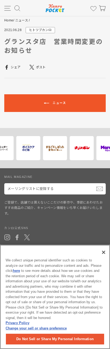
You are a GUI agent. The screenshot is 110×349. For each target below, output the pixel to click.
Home (8, 20)
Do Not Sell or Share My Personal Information (55, 339)
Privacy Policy (17, 323)
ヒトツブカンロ (40, 30)
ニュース (21, 20)
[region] (55, 297)
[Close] (103, 252)
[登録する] (99, 189)
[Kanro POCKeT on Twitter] (27, 237)
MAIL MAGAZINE (18, 176)
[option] (17, 148)
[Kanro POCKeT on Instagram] (7, 237)
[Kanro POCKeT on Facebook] (17, 237)
